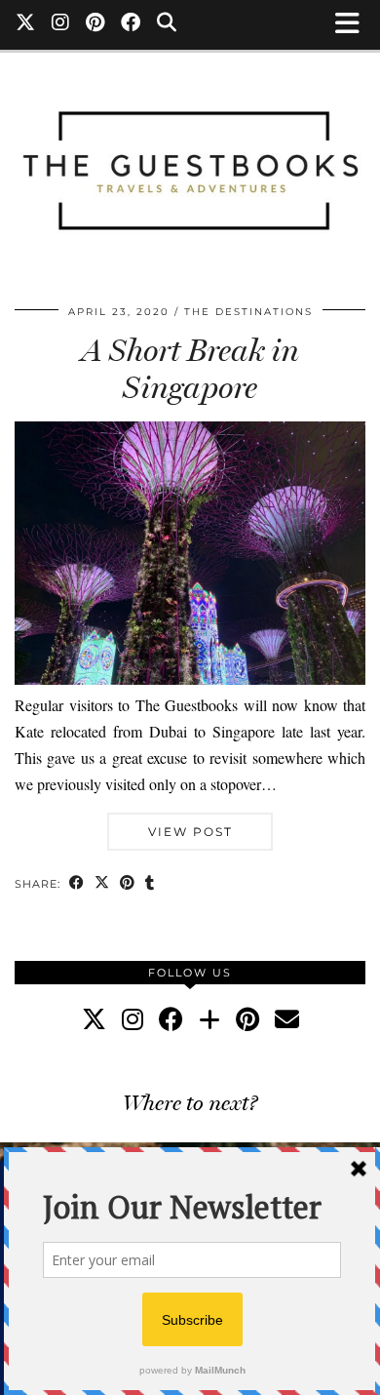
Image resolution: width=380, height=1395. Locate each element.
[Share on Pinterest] (127, 884)
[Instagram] (61, 24)
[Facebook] (131, 24)
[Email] (287, 1019)
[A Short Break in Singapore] (190, 678)
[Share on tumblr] (150, 884)
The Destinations (248, 311)
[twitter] (94, 1019)
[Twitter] (26, 24)
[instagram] (132, 1019)
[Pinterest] (95, 24)
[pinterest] (247, 1019)
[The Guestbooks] (190, 162)
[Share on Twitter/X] (102, 884)
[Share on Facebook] (77, 884)
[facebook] (171, 1019)
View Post (190, 831)
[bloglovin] (209, 1019)
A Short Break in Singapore (190, 369)
